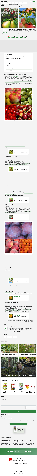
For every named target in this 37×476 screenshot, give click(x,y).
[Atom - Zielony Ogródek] (22, 473)
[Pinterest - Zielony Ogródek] (19, 473)
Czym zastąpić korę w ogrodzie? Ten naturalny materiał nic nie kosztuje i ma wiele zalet (18, 441)
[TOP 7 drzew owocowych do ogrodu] (18, 104)
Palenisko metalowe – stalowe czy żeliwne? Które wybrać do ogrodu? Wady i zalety (5, 441)
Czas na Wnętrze (25, 466)
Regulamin (16, 465)
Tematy (5, 334)
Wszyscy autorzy (19, 331)
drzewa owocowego (16, 76)
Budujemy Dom (25, 465)
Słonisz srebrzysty (28, 440)
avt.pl (25, 460)
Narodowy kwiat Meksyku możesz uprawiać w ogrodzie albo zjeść (18, 444)
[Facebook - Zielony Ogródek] (16, 473)
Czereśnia (7, 65)
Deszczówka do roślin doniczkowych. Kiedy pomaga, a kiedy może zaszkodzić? (6, 444)
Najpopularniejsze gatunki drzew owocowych (13, 58)
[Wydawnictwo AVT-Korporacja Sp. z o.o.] (10, 460)
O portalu (9, 465)
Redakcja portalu (4, 32)
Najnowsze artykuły (6, 437)
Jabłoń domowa (8, 60)
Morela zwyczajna (9, 70)
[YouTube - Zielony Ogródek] (21, 473)
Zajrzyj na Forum (18, 423)
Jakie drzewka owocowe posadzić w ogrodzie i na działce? (15, 56)
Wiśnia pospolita (8, 63)
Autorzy (9, 466)
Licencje (16, 466)
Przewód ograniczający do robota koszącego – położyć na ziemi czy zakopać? (30, 444)
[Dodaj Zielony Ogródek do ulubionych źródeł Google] (14, 473)
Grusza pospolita (8, 61)
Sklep (34, 1)
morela (14, 309)
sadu (21, 76)
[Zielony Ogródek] (18, 471)
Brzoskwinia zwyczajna (9, 68)
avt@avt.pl (25, 459)
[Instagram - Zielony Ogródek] (17, 473)
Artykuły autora (12, 331)
